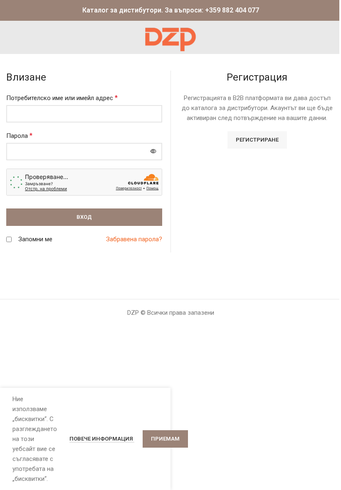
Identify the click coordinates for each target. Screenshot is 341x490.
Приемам (165, 439)
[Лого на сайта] (170, 37)
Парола (19, 136)
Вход (84, 217)
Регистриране (257, 140)
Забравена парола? (134, 239)
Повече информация (101, 439)
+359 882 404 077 (232, 10)
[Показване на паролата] (153, 151)
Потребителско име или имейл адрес (62, 98)
